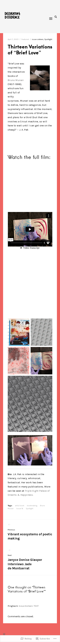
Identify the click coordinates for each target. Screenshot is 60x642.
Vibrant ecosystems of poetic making (30, 534)
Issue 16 (19, 508)
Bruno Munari (16, 80)
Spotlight (48, 39)
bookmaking (32, 505)
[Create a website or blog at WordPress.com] (4, 634)
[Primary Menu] (50, 18)
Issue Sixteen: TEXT (29, 606)
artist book (19, 505)
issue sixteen (37, 39)
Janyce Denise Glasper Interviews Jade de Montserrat (25, 562)
